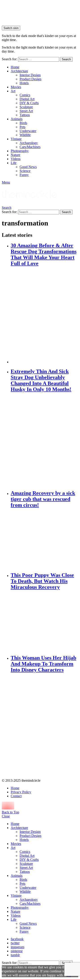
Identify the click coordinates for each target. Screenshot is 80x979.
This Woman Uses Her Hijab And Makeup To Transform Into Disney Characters (43, 664)
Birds (23, 123)
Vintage (16, 139)
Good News (28, 167)
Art (13, 91)
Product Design (30, 79)
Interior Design (30, 75)
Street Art (26, 111)
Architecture (19, 71)
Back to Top (10, 812)
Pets (22, 127)
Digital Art (27, 99)
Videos (15, 159)
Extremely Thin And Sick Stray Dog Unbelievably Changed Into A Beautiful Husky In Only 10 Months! (41, 380)
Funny (24, 175)
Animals (16, 119)
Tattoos (25, 115)
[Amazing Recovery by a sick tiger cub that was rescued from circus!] (44, 540)
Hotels (24, 83)
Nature (15, 155)
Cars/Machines (30, 147)
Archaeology (29, 143)
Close (6, 816)
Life (13, 163)
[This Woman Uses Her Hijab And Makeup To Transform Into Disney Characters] (44, 726)
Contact (16, 796)
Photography (20, 151)
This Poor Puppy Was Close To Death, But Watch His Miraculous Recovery (42, 581)
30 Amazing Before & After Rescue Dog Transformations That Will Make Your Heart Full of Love (43, 254)
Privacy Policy (21, 792)
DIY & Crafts (29, 103)
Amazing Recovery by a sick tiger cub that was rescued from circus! (43, 499)
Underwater (28, 131)
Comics (25, 95)
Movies (16, 87)
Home (15, 67)
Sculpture (26, 107)
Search (66, 59)
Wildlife (25, 135)
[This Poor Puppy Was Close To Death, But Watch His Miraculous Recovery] (44, 622)
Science (25, 171)
